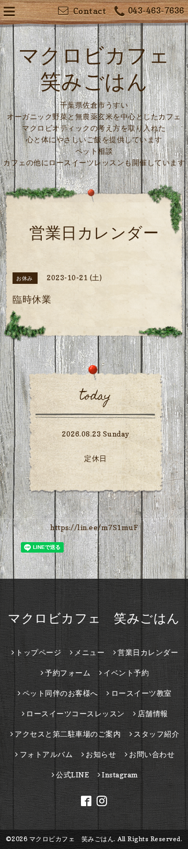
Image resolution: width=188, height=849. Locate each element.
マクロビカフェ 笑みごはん (94, 618)
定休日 (95, 458)
